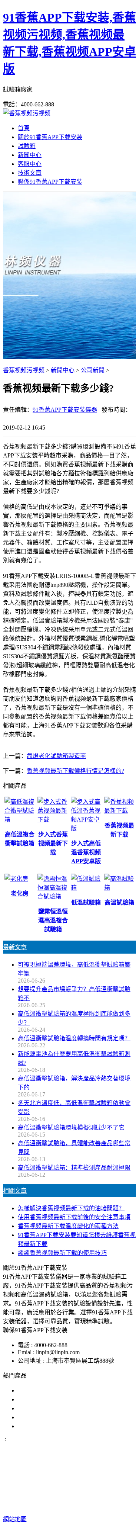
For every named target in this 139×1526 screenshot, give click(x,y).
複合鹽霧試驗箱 (38, 1408)
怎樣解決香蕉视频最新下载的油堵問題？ (71, 1208)
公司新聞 (93, 370)
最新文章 (15, 947)
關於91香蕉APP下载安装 (50, 137)
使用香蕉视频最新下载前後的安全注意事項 (74, 1217)
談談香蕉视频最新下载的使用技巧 (62, 1253)
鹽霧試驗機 (32, 1390)
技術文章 (30, 173)
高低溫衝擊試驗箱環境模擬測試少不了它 (71, 1127)
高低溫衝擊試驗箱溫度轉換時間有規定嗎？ (74, 1038)
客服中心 (30, 164)
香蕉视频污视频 (23, 370)
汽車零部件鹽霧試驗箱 (47, 1417)
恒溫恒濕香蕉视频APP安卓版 (56, 1426)
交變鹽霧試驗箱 (38, 1399)
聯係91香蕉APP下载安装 (50, 182)
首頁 (24, 128)
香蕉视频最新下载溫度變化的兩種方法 (68, 1226)
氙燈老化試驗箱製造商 (56, 756)
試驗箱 (27, 146)
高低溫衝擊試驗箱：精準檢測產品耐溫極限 (74, 1167)
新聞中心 (30, 155)
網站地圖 (81, 1495)
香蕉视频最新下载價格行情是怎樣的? (75, 771)
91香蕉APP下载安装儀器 (65, 410)
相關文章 (15, 1191)
